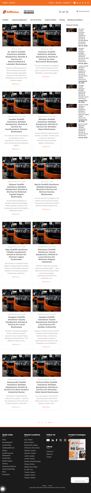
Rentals (4, 451)
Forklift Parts (6, 458)
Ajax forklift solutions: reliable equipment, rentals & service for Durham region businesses (16, 254)
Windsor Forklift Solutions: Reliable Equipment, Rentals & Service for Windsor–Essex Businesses (47, 124)
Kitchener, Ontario (30, 453)
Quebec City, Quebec (30, 467)
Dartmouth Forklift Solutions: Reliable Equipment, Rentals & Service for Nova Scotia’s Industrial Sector (16, 387)
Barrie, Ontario (29, 442)
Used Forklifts (6, 445)
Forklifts (5, 20)
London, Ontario (29, 459)
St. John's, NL (28, 469)
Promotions (6, 474)
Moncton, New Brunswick (32, 461)
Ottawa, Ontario (29, 464)
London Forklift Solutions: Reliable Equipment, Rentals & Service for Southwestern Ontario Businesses (16, 125)
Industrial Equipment (19, 20)
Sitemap (44, 486)
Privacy (50, 486)
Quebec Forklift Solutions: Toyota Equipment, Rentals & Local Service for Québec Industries (47, 322)
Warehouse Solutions (75, 20)
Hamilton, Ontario (30, 451)
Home (4, 440)
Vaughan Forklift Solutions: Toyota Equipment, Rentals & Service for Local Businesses (16, 322)
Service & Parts (36, 20)
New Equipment (7, 442)
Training (62, 20)
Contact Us (66, 3)
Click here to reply (80, 481)
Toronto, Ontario (29, 472)
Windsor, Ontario (29, 478)
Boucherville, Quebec (31, 445)
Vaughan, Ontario (29, 475)
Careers (51, 3)
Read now (15, 84)
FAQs (4, 472)
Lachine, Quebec (29, 456)
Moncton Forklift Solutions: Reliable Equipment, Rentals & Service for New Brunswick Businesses (47, 57)
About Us (58, 3)
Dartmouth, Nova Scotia (32, 448)
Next (50, 422)
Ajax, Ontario (28, 440)
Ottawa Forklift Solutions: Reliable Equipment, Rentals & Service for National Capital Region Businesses (16, 190)
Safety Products (50, 20)
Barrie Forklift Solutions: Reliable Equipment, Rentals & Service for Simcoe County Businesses (47, 189)
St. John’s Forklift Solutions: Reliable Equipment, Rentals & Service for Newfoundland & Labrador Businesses (16, 58)
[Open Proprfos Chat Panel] (2, 489)
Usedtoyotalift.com (8, 448)
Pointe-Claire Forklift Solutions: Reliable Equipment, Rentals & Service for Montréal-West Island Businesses (46, 387)
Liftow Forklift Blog (8, 469)
